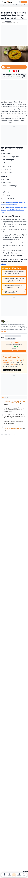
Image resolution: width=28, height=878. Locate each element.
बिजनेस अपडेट (18, 360)
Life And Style (8, 9)
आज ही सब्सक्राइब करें (14, 350)
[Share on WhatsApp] (9, 71)
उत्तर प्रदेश (13, 5)
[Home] (8, 2)
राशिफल (9, 362)
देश (3, 360)
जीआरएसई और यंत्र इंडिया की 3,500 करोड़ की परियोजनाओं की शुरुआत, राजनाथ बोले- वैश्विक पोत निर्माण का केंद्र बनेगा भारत (14, 416)
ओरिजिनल (24, 5)
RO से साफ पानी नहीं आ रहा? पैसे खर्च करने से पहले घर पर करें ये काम (15, 291)
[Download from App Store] (16, 370)
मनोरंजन (12, 360)
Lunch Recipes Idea (10, 338)
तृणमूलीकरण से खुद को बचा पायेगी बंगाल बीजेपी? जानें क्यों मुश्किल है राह (14, 422)
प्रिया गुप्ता (9, 322)
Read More (3, 331)
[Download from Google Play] (7, 370)
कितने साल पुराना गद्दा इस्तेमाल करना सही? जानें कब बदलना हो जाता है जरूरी (14, 286)
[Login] (14, 875)
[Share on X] (18, 71)
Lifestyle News (16, 336)
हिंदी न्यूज (13, 364)
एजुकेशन (7, 360)
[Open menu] (2, 2)
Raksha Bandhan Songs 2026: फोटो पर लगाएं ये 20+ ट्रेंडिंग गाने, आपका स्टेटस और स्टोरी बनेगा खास (14, 280)
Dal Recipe (8, 336)
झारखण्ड (4, 5)
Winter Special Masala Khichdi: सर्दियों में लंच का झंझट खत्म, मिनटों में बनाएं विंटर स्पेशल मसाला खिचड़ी (13, 210)
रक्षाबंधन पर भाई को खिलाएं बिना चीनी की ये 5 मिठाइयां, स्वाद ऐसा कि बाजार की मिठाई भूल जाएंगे (14, 273)
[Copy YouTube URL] (14, 71)
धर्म (23, 360)
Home (2, 9)
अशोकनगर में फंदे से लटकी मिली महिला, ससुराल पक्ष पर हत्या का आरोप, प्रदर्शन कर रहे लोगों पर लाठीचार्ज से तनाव (14, 409)
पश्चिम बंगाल (18, 5)
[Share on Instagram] (16, 71)
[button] (14, 54)
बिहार (8, 5)
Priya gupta (8, 21)
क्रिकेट (4, 362)
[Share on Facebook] (12, 71)
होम (1, 5)
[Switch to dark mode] (20, 2)
